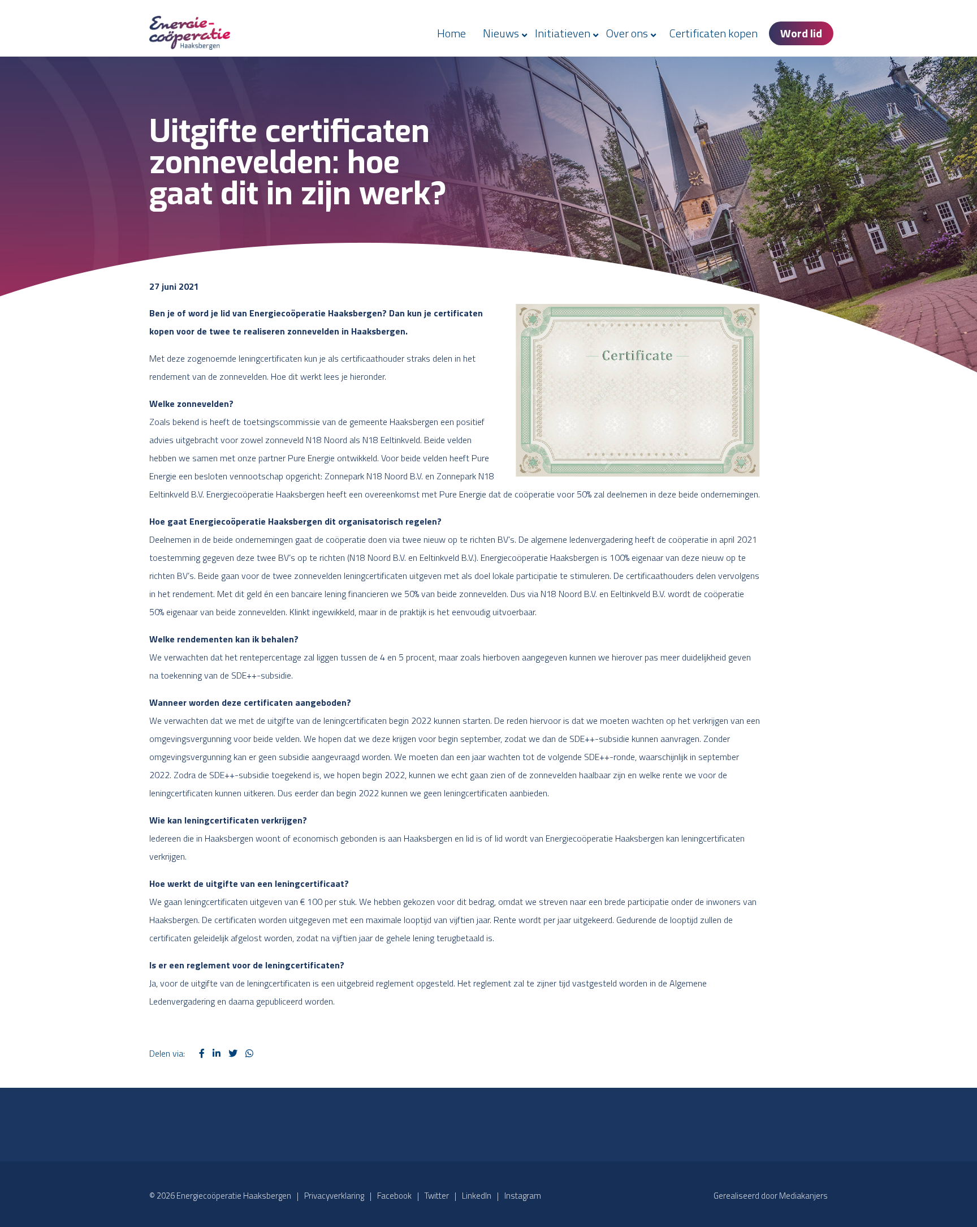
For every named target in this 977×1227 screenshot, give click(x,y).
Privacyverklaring (334, 1195)
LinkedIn (476, 1195)
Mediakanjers (803, 1195)
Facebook (394, 1195)
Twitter (437, 1195)
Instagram (522, 1195)
